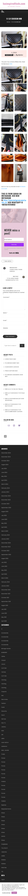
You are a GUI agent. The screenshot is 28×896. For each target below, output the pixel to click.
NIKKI (6, 389)
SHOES (3, 836)
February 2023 (5, 535)
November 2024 (6, 457)
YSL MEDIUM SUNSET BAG (12, 363)
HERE (10, 64)
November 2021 (5, 593)
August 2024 (4, 464)
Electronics (4, 699)
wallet (3, 856)
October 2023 (5, 504)
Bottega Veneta (6, 648)
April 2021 (4, 621)
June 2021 (4, 613)
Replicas (3, 805)
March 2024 (4, 484)
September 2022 (6, 554)
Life (2, 734)
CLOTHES (4, 668)
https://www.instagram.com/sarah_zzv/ (13, 201)
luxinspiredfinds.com (14, 3)
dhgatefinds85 (19, 55)
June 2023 (4, 519)
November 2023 (5, 500)
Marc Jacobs (5, 750)
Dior (2, 695)
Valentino (4, 852)
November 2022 (5, 547)
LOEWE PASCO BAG (10, 359)
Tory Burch (4, 848)
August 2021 (4, 605)
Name (5, 313)
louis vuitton (8, 261)
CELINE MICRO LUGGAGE (12, 367)
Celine (3, 656)
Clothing (3, 680)
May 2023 (4, 523)
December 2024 (6, 453)
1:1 (11, 52)
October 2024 (5, 461)
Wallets (3, 860)
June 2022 (4, 566)
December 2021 (5, 590)
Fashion (3, 703)
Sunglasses (4, 844)
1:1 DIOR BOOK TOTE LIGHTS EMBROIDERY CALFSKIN (13, 410)
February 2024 (5, 488)
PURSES (3, 781)
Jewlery (3, 727)
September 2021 (6, 601)
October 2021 (5, 597)
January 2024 (5, 492)
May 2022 (4, 570)
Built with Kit (14, 253)
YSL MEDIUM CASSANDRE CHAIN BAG (14, 375)
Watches (4, 867)
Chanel (3, 660)
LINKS (2, 738)
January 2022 (5, 586)
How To (3, 723)
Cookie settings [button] (6, 892)
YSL (2, 871)
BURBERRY (4, 652)
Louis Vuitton (5, 742)
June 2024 (4, 472)
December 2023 (6, 496)
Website (5, 328)
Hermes (3, 719)
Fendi (2, 707)
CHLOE (3, 664)
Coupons (3, 691)
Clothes (3, 672)
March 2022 (4, 578)
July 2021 (3, 609)
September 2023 (6, 507)
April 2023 (4, 527)
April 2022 (4, 574)
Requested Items (6, 809)
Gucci (3, 715)
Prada (3, 754)
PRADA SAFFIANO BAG (11, 371)
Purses (15, 52)
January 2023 (5, 539)
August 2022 (4, 558)
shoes (3, 832)
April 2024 (4, 480)
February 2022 (5, 582)
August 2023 (4, 511)
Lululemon (4, 746)
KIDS (2, 731)
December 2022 (6, 543)
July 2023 (4, 515)
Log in (3, 879)
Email (5, 320)
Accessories (4, 633)
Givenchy (4, 711)
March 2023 (4, 531)
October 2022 (5, 550)
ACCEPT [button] (14, 892)
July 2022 (4, 562)
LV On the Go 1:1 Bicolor (16, 389)
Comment (6, 297)
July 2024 (4, 468)
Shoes (3, 813)
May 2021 (3, 617)
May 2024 (4, 476)
